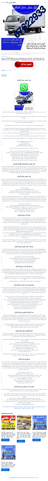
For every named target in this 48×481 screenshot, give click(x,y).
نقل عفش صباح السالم (41, 406)
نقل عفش (43, 52)
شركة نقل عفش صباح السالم (30, 406)
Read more (5, 439)
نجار (6, 56)
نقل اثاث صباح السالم (26, 408)
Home (2, 52)
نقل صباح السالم (17, 408)
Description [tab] (3, 75)
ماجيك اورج (12, 2)
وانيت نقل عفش (8, 406)
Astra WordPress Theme (33, 477)
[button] (45, 7)
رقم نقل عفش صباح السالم (17, 406)
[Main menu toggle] (45, 2)
